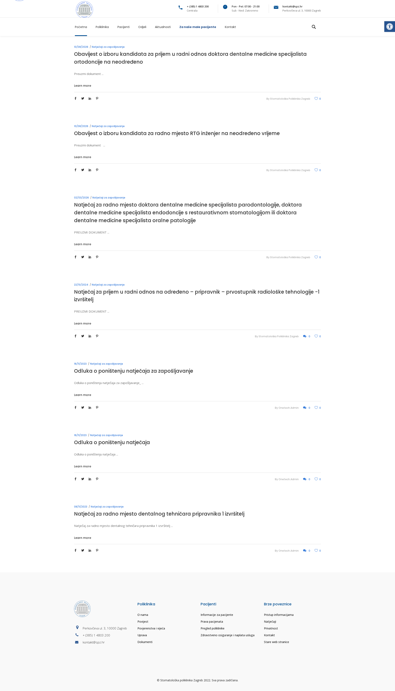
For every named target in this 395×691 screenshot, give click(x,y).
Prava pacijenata (212, 621)
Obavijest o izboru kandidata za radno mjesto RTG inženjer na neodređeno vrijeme (177, 133)
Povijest (142, 621)
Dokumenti (144, 642)
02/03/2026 (81, 197)
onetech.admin (289, 408)
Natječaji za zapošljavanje (108, 47)
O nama (142, 615)
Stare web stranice (276, 642)
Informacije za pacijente (217, 615)
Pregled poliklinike (212, 628)
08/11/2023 (80, 506)
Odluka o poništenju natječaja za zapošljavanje (133, 371)
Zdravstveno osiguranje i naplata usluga (227, 635)
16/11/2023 (80, 363)
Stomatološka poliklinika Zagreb (290, 98)
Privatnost (271, 628)
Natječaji (270, 621)
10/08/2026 (81, 47)
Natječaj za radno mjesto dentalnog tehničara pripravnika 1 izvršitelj (159, 513)
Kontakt (269, 635)
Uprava (142, 635)
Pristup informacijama (279, 615)
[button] (389, 26)
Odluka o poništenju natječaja (112, 442)
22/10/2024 (81, 284)
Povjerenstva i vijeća (151, 628)
